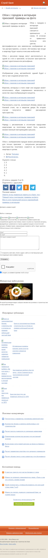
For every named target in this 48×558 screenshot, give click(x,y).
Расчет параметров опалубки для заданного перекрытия (25, 451)
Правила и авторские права (14, 533)
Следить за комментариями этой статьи (15, 273)
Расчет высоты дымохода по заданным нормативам (23, 431)
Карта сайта (12, 544)
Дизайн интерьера (12, 8)
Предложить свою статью (33, 533)
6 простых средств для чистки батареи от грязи (22, 472)
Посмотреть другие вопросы (22, 500)
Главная (2, 8)
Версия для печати (40, 8)
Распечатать (13, 157)
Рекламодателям (34, 528)
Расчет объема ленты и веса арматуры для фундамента (25, 456)
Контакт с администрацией (17, 528)
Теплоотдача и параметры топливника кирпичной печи (24, 419)
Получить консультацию (24, 504)
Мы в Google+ (4, 544)
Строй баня (7, 3)
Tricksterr (15, 154)
